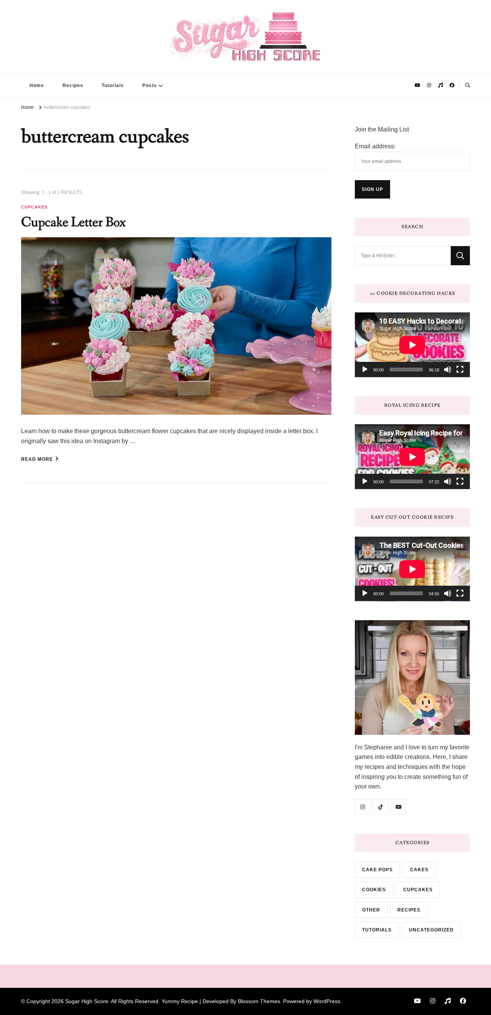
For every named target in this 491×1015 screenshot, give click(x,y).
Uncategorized (431, 930)
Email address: (375, 146)
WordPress (326, 1001)
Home (37, 85)
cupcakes (34, 207)
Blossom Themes (259, 1001)
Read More (37, 459)
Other (371, 910)
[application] (412, 344)
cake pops (377, 869)
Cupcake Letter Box (73, 223)
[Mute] (447, 369)
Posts (149, 85)
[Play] (365, 369)
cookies (374, 889)
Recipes (73, 85)
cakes (419, 869)
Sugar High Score (86, 1001)
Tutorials (113, 85)
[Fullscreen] (460, 369)
